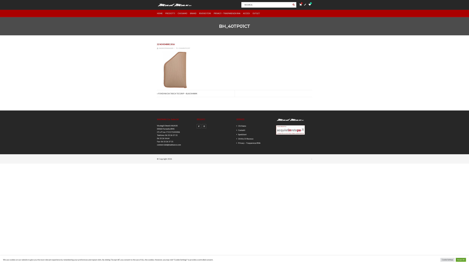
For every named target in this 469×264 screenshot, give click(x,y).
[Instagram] (204, 126)
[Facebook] (199, 126)
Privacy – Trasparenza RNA (227, 13)
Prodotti (170, 13)
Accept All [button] (460, 260)
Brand (193, 13)
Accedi (246, 13)
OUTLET (256, 13)
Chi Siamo (182, 13)
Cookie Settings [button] (447, 260)
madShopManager (166, 48)
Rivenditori (205, 13)
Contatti (241, 130)
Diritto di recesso (245, 139)
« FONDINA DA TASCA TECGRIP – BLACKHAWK (177, 93)
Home (160, 13)
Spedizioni (242, 134)
